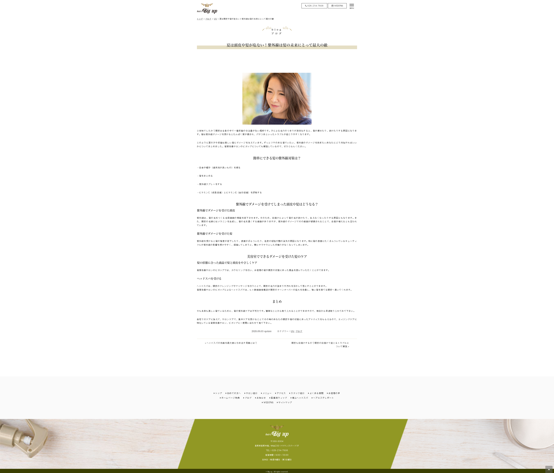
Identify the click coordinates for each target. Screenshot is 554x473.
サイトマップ (285, 402)
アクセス (281, 393)
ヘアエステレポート (323, 398)
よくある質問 (317, 393)
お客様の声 (334, 393)
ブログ (208, 19)
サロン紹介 (252, 393)
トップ (200, 19)
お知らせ (261, 398)
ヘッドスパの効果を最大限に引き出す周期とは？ (232, 343)
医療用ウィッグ (279, 398)
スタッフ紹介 (298, 393)
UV (215, 19)
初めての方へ (234, 393)
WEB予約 (269, 402)
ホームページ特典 (231, 398)
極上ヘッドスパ (300, 398)
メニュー (267, 393)
